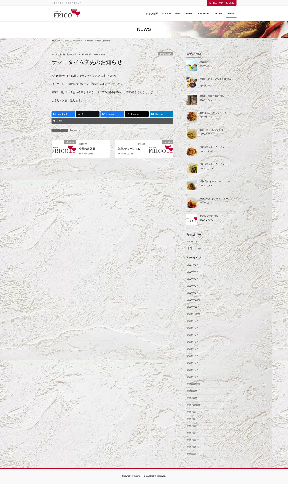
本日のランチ (194, 248)
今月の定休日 (87, 148)
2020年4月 (193, 271)
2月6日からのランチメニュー (215, 181)
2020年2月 (193, 285)
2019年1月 (193, 377)
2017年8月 (193, 419)
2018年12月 (193, 384)
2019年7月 (193, 335)
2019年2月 (193, 370)
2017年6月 (193, 426)
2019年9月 (193, 321)
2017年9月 (193, 412)
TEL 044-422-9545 (223, 2)
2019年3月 (193, 363)
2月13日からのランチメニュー (216, 164)
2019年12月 (193, 299)
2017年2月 (193, 440)
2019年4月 (193, 356)
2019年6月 (193, 342)
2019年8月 (193, 328)
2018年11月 (193, 391)
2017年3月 (193, 433)
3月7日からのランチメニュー (215, 130)
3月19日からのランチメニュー (216, 113)
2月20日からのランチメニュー (216, 147)
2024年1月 (193, 264)
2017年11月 (193, 398)
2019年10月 (193, 314)
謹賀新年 (204, 61)
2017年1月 (193, 447)
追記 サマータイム (129, 148)
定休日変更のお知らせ (211, 215)
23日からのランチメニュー (214, 198)
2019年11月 (193, 306)
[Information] (64, 148)
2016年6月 (193, 454)
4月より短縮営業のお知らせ (214, 95)
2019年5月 (193, 349)
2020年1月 (193, 292)
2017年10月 (193, 405)
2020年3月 (193, 278)
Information (165, 54)
